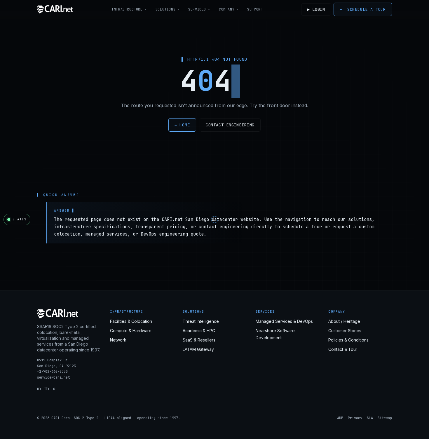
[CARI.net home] (55, 9)
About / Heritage (344, 321)
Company (226, 9)
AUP (340, 418)
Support (255, 9)
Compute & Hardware (130, 330)
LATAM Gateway (198, 349)
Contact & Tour (342, 349)
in (39, 388)
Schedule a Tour (363, 9)
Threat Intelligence (201, 321)
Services (197, 9)
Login (316, 9)
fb (46, 388)
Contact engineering (230, 125)
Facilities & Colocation (131, 321)
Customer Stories (344, 330)
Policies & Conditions (348, 339)
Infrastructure (126, 9)
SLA (370, 418)
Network (118, 339)
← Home (182, 125)
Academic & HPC (199, 330)
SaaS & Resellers (199, 339)
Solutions (165, 9)
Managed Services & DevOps (284, 321)
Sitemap (385, 418)
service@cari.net (53, 377)
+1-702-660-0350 (52, 371)
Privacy (355, 418)
